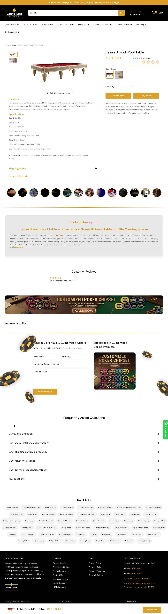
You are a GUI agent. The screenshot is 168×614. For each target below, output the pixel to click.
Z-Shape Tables (70, 541)
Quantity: (110, 86)
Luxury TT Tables (159, 528)
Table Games (11, 32)
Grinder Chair (114, 541)
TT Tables (94, 534)
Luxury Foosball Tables (140, 528)
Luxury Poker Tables (83, 528)
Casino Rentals (59, 571)
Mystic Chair (128, 541)
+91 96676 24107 (134, 568)
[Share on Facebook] (143, 62)
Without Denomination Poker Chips (129, 508)
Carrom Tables (121, 534)
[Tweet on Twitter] (153, 62)
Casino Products (98, 521)
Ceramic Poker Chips (86, 508)
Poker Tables (47, 24)
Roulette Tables (143, 521)
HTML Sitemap (59, 587)
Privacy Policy (95, 563)
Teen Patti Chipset (64, 521)
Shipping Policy (95, 567)
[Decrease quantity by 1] (118, 86)
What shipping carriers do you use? (28, 451)
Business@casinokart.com (138, 578)
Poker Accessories (151, 514)
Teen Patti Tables (82, 521)
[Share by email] (157, 62)
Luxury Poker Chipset (153, 508)
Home (7, 45)
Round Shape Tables (66, 514)
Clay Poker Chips (67, 508)
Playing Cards (84, 24)
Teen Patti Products (46, 521)
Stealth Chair (100, 541)
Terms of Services (97, 571)
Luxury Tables (66, 528)
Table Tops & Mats (65, 24)
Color (111, 69)
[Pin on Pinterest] (148, 62)
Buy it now (146, 95)
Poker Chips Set (31, 24)
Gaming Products (153, 534)
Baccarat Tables (27, 528)
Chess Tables (106, 534)
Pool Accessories (65, 534)
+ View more (16, 247)
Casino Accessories (103, 24)
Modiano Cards (120, 514)
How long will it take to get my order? (29, 442)
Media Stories (59, 583)
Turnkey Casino (59, 563)
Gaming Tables (23, 541)
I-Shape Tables (54, 541)
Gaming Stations (144, 541)
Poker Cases (29, 521)
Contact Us (58, 575)
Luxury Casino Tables (102, 528)
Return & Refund (96, 575)
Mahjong (140, 24)
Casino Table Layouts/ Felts (47, 528)
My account (136, 14)
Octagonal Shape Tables (87, 514)
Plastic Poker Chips (104, 508)
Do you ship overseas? (21, 433)
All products (17, 45)
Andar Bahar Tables (10, 528)
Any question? (16, 478)
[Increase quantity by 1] (131, 86)
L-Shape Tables (39, 541)
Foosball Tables (137, 534)
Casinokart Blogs (60, 579)
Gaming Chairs (85, 541)
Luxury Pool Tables (121, 528)
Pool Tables (12, 534)
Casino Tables (123, 24)
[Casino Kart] (11, 583)
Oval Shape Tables (48, 514)
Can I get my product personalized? (28, 469)
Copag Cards (135, 514)
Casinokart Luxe (12, 24)
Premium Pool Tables (47, 534)
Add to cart (118, 95)
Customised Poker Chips (31, 508)
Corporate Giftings (61, 567)
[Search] (121, 13)
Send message (45, 391)
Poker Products (12, 508)
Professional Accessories (11, 521)
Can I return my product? (22, 460)
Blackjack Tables (159, 521)
